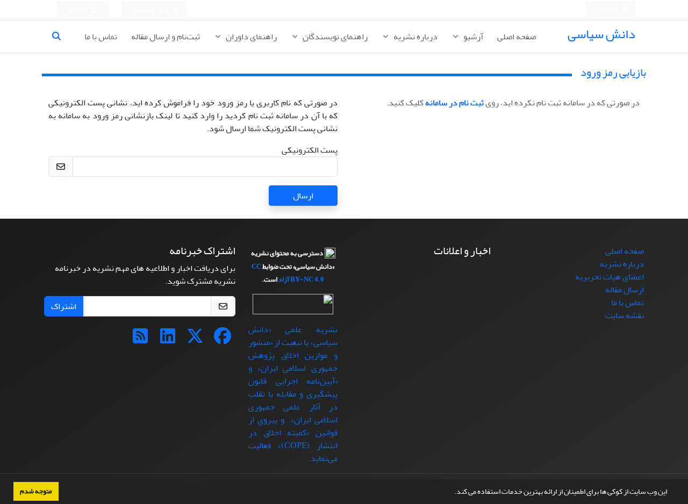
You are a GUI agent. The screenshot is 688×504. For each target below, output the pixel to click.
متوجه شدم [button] (36, 491)
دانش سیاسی (601, 34)
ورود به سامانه (151, 10)
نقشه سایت (624, 315)
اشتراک (63, 306)
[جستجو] (60, 36)
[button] (451, 492)
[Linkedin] (168, 340)
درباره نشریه (415, 36)
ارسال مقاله (624, 290)
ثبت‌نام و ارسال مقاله (165, 36)
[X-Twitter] (195, 340)
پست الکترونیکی (310, 149)
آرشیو (472, 36)
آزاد (283, 279)
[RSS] (140, 340)
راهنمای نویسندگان (334, 36)
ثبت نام (78, 10)
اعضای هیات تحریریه (609, 277)
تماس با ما (100, 36)
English (608, 10)
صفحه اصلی (516, 36)
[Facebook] (222, 340)
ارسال (303, 196)
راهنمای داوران (250, 36)
